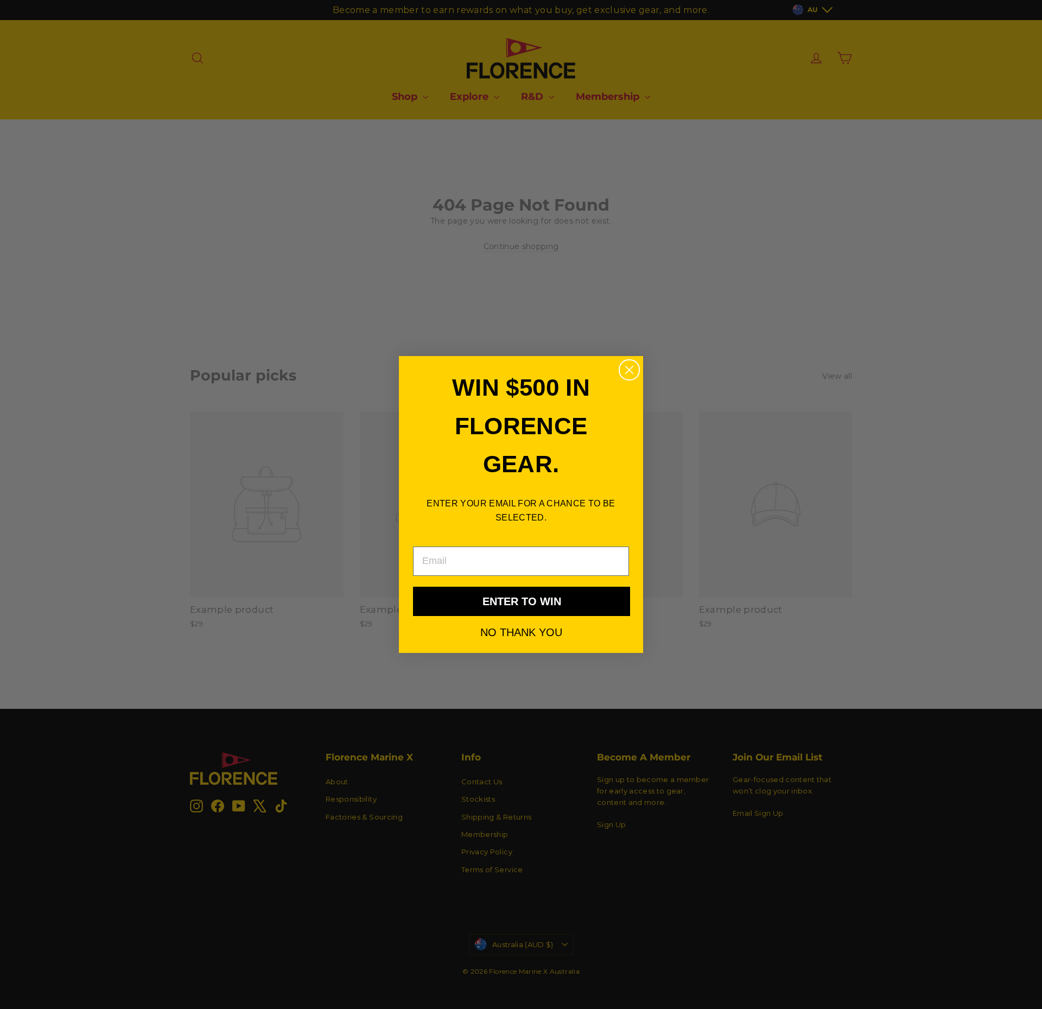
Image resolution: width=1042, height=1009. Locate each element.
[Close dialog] (629, 369)
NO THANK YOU (521, 632)
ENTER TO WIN (521, 601)
